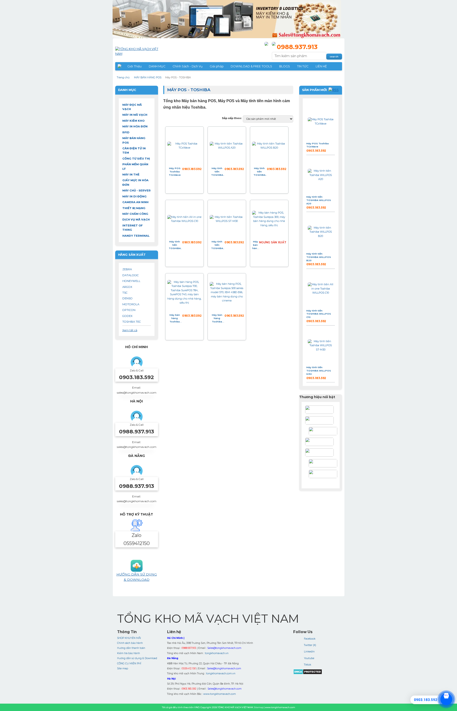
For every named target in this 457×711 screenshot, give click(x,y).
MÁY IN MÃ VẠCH (134, 114)
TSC (125, 292)
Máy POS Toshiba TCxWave (175, 171)
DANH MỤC (157, 66)
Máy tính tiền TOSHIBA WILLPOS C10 (175, 245)
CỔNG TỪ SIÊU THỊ (136, 158)
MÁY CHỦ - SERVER (136, 190)
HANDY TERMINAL (135, 235)
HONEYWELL (131, 281)
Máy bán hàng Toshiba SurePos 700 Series (175, 318)
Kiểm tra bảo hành (128, 653)
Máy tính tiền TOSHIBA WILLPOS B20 (259, 171)
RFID (125, 132)
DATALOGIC (130, 275)
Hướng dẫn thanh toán (131, 648)
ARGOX (127, 287)
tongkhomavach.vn (216, 653)
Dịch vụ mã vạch (136, 219)
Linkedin (309, 651)
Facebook (309, 638)
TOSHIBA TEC (131, 321)
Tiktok (307, 664)
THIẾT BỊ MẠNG (133, 208)
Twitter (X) (310, 645)
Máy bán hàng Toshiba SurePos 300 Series (255, 245)
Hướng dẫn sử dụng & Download (137, 658)
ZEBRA (127, 269)
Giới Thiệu (134, 66)
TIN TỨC (302, 66)
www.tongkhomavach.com (219, 694)
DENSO (127, 298)
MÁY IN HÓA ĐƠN (135, 126)
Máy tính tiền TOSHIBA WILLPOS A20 (217, 171)
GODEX (127, 316)
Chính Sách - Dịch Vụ (188, 66)
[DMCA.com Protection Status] (307, 673)
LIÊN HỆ (321, 66)
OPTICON (128, 310)
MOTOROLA (130, 304)
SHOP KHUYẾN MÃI (129, 638)
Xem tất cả (129, 330)
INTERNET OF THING (132, 227)
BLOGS (284, 66)
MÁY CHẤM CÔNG (135, 213)
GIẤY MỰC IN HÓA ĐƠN (135, 182)
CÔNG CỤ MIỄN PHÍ (129, 663)
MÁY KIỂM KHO (133, 120)
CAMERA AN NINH (135, 202)
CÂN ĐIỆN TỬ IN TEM (134, 150)
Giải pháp (217, 66)
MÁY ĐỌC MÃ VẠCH (132, 107)
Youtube (309, 658)
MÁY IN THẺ (130, 174)
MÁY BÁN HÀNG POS (147, 77)
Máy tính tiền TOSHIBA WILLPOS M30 (217, 245)
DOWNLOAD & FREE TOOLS (251, 66)
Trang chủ (123, 77)
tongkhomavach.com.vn (220, 673)
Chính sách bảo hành (130, 643)
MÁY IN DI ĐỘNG (134, 196)
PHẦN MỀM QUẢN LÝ (135, 166)
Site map (122, 668)
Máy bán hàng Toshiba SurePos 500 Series (217, 318)
